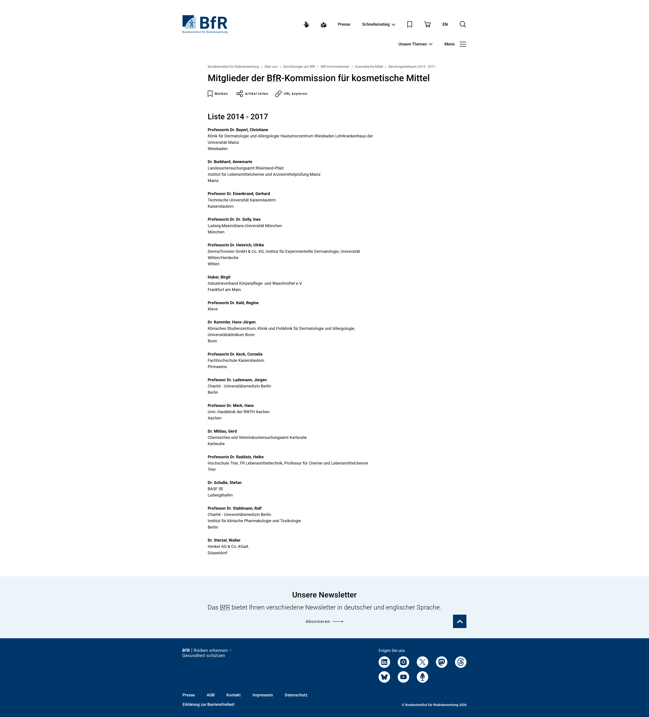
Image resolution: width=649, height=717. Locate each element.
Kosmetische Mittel (369, 67)
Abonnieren (318, 621)
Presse (344, 24)
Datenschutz (296, 695)
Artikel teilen (256, 94)
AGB (211, 695)
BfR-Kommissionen (335, 67)
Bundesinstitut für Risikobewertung (233, 67)
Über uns (271, 67)
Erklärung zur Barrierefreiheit (208, 704)
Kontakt (233, 695)
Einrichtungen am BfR (299, 67)
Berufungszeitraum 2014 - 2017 (412, 67)
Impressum (263, 695)
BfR (274, 78)
